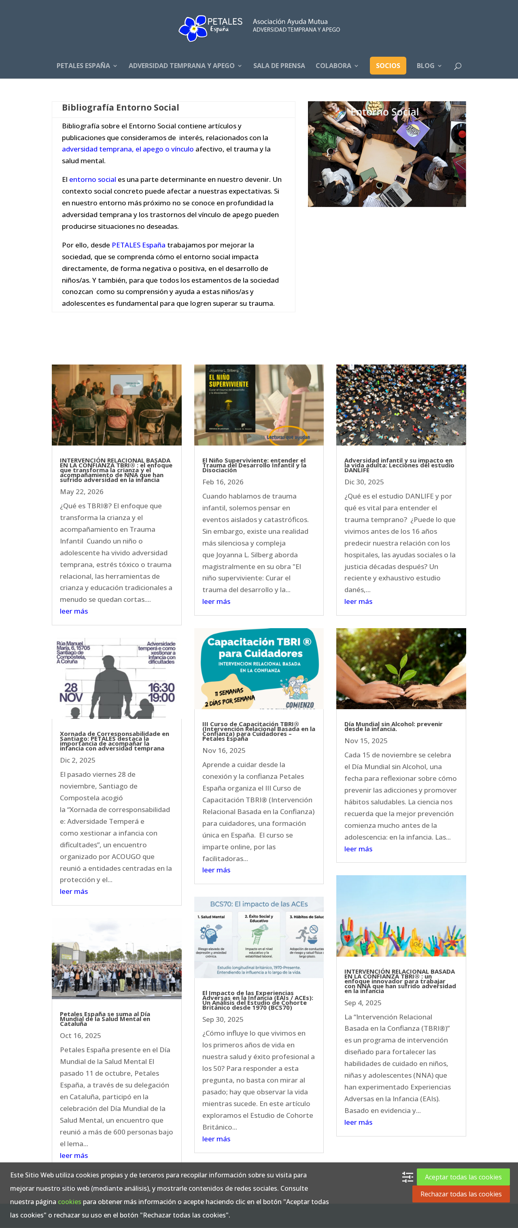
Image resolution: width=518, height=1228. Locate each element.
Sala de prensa (279, 66)
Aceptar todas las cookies (463, 1177)
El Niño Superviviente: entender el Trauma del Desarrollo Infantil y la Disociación (254, 465)
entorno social (92, 179)
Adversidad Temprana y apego (182, 66)
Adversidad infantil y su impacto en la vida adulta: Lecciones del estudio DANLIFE (399, 465)
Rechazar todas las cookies (461, 1194)
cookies (69, 1201)
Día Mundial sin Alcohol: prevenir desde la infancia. (393, 726)
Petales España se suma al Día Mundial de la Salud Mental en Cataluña (105, 1019)
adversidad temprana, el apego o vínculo (128, 149)
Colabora (333, 66)
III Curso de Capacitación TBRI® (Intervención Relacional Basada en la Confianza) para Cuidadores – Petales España (258, 731)
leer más (74, 611)
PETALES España (83, 66)
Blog (426, 66)
